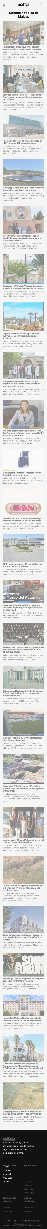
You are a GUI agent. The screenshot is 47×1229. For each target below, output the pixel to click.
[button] (41, 4)
